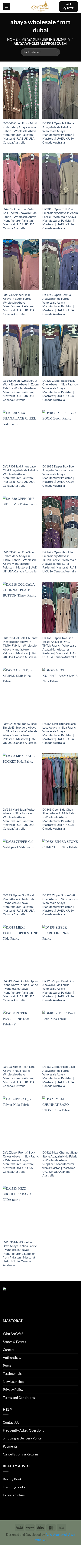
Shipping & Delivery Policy (22, 1438)
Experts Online (14, 1495)
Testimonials (12, 1373)
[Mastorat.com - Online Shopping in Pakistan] (40, 6)
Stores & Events (14, 1342)
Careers (8, 1349)
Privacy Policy (13, 1389)
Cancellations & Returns (20, 1454)
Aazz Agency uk (57, 1535)
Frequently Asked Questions (23, 1430)
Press (7, 1365)
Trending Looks (14, 1487)
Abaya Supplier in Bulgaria (46, 39)
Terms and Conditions (19, 1397)
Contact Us (11, 1422)
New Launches (13, 1381)
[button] (6, 6)
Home (12, 39)
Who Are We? (13, 1333)
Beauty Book (12, 1479)
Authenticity (12, 1357)
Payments (10, 1446)
